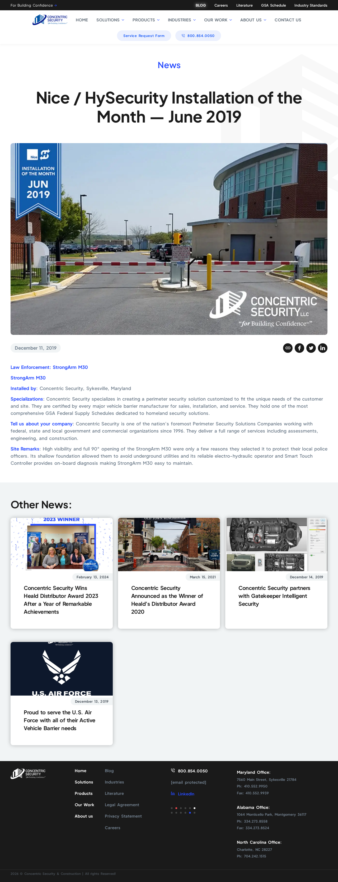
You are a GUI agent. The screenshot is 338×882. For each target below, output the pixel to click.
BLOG (201, 5)
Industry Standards (310, 5)
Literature (244, 5)
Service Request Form (144, 36)
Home (80, 770)
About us (84, 816)
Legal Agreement (122, 804)
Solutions (84, 782)
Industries (114, 782)
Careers (221, 5)
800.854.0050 (201, 36)
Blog (109, 770)
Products (84, 793)
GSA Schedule (273, 5)
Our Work (84, 804)
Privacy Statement (123, 816)
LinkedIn (186, 793)
